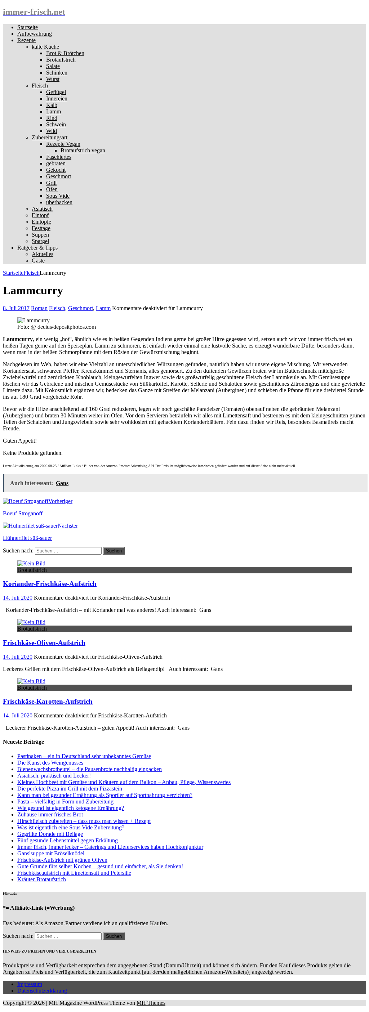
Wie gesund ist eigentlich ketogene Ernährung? (70, 808)
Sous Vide (58, 196)
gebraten (56, 163)
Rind (51, 118)
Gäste (38, 261)
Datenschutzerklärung (42, 991)
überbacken (59, 202)
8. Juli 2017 (16, 308)
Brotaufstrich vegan (83, 150)
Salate (53, 66)
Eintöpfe (41, 222)
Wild (51, 131)
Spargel (40, 241)
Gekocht (56, 170)
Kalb (51, 105)
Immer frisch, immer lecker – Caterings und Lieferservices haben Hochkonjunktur (110, 847)
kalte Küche (45, 47)
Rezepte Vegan (63, 144)
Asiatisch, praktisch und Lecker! (54, 776)
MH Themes (151, 1003)
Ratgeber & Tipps (37, 248)
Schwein (56, 124)
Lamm (53, 111)
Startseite (27, 27)
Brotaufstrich (61, 60)
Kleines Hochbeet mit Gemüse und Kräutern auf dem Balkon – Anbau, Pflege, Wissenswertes (124, 782)
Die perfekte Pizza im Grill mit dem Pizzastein (69, 788)
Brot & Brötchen (65, 53)
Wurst (52, 79)
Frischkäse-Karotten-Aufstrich (48, 701)
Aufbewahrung (34, 34)
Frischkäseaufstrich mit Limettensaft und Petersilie (74, 873)
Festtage (41, 228)
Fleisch (40, 85)
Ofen (52, 189)
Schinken (56, 73)
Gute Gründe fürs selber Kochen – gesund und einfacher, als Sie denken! (100, 866)
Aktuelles (42, 254)
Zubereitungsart (49, 137)
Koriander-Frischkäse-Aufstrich (50, 583)
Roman (39, 308)
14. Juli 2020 (17, 598)
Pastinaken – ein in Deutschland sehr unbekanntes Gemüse (84, 756)
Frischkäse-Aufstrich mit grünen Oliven (62, 860)
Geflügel (56, 92)
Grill (51, 183)
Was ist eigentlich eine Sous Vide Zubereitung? (70, 827)
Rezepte (26, 40)
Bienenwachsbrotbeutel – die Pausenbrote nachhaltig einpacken (89, 769)
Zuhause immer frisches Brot (50, 814)
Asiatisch (42, 209)
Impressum (29, 984)
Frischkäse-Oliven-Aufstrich (44, 642)
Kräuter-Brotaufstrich (41, 879)
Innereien (56, 98)
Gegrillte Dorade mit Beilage (50, 834)
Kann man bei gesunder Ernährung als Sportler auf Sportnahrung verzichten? (104, 795)
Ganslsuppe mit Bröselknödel (50, 853)
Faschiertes (58, 157)
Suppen (40, 235)
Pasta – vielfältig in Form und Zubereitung (65, 801)
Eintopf (40, 215)
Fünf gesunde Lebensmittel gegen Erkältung (67, 840)
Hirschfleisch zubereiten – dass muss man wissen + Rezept (84, 821)
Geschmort (58, 176)
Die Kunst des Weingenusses (50, 763)
